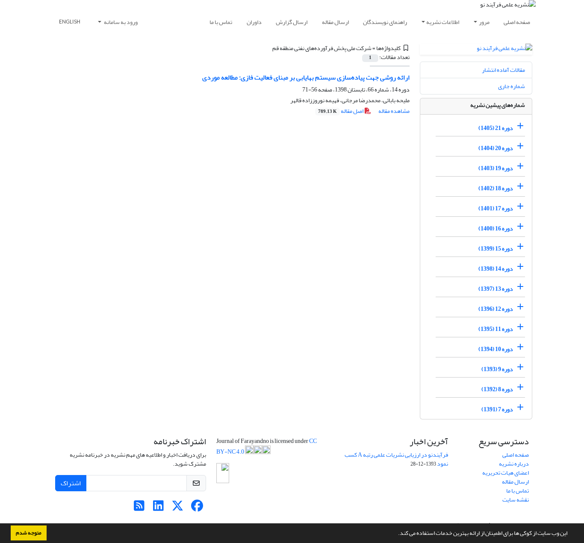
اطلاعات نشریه (442, 22)
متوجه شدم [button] (28, 533)
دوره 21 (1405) (495, 128)
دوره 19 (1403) (495, 168)
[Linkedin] (158, 508)
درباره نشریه (514, 463)
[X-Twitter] (177, 508)
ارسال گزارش (291, 22)
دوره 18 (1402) (495, 188)
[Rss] (139, 508)
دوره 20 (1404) (495, 148)
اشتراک (71, 483)
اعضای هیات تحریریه (505, 472)
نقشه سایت (515, 499)
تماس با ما (220, 22)
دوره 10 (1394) (495, 349)
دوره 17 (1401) (495, 208)
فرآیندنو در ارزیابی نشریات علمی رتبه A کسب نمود (396, 459)
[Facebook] (197, 508)
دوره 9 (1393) (497, 369)
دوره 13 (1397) (495, 289)
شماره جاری (511, 86)
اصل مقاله (341, 111)
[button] (396, 534)
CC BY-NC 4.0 (266, 446)
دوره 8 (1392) (497, 389)
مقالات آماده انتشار (503, 70)
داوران (254, 22)
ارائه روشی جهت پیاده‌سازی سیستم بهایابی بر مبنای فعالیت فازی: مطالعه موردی (306, 77)
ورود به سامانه (120, 22)
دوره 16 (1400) (495, 228)
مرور (484, 22)
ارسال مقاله (335, 22)
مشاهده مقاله (394, 111)
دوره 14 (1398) (495, 268)
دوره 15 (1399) (495, 248)
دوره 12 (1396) (495, 309)
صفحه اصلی (517, 22)
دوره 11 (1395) (495, 329)
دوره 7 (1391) (497, 409)
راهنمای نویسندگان (385, 22)
